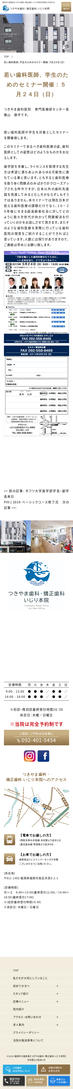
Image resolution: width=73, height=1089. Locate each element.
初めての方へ (21, 986)
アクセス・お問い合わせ (27, 1017)
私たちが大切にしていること (30, 978)
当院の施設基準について (28, 1040)
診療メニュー (21, 1001)
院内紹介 (18, 1009)
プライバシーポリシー (26, 1032)
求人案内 (18, 1024)
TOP (16, 970)
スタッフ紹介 (21, 993)
